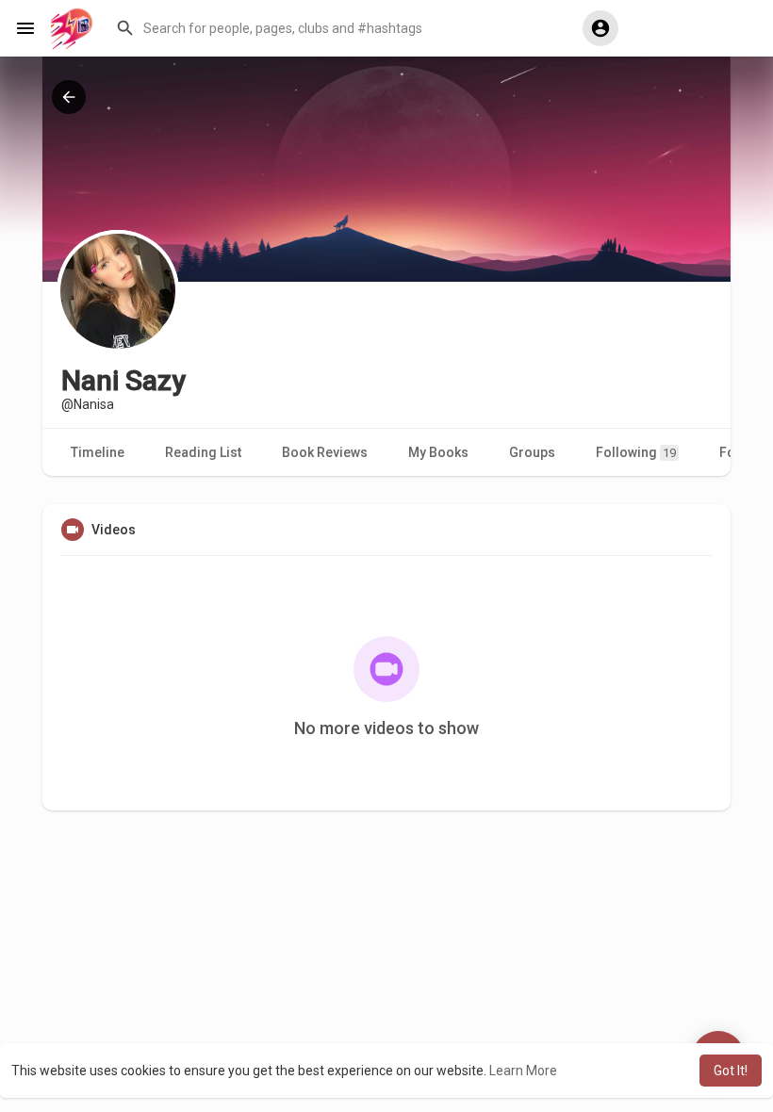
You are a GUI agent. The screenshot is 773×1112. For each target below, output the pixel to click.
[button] (335, 28)
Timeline (97, 452)
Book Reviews (325, 452)
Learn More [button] (523, 1070)
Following (636, 452)
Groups (532, 452)
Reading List (203, 452)
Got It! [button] (731, 1070)
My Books (438, 452)
